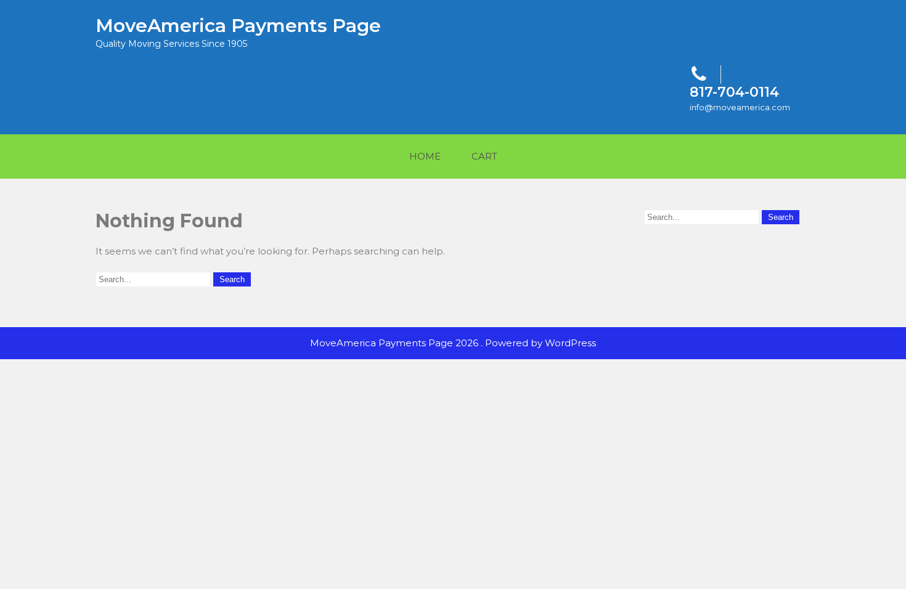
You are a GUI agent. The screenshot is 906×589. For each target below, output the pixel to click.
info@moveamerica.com (740, 107)
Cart (484, 156)
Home (425, 156)
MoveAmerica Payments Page (238, 25)
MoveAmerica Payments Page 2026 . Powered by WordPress (453, 343)
